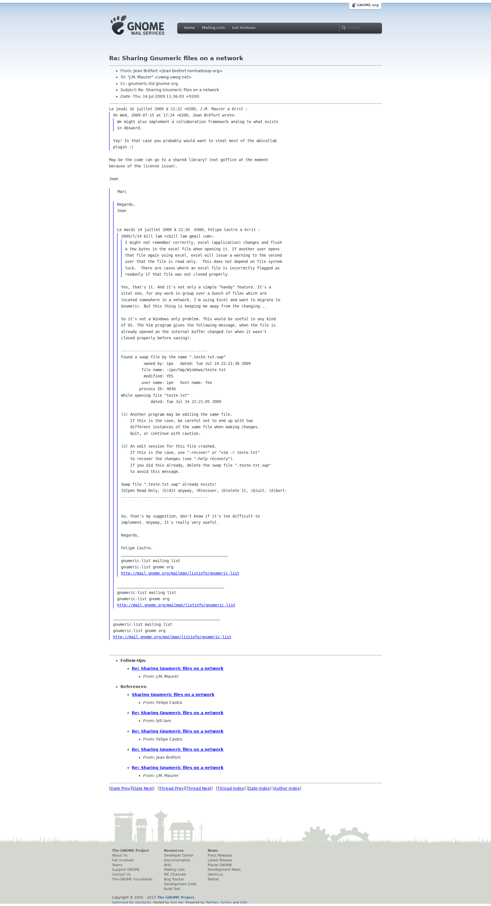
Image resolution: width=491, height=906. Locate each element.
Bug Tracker (174, 879)
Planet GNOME (220, 865)
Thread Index (230, 788)
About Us (120, 855)
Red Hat (176, 902)
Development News (224, 870)
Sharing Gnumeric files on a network (173, 694)
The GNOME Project (130, 851)
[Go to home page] (146, 36)
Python (226, 902)
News (213, 851)
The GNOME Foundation (132, 879)
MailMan (212, 902)
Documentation (177, 860)
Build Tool (172, 889)
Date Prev (120, 788)
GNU (243, 902)
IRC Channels (175, 874)
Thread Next (198, 788)
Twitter (213, 879)
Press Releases (220, 855)
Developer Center (179, 855)
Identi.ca (215, 874)
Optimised (120, 902)
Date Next (143, 788)
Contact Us (121, 874)
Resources (174, 851)
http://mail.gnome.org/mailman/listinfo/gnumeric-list (180, 573)
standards (143, 902)
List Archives (244, 28)
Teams (117, 865)
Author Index (287, 788)
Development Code (180, 884)
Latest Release (220, 860)
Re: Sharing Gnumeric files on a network (177, 668)
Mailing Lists (213, 28)
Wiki (167, 865)
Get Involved (123, 860)
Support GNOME (126, 870)
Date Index (259, 788)
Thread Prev (171, 788)
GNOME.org (368, 5)
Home (189, 28)
